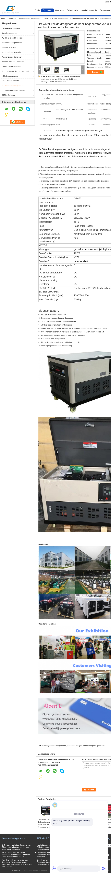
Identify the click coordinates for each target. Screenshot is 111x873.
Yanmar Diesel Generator (12, 57)
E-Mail (108, 860)
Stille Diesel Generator (10, 81)
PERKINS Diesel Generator (12, 38)
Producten (47, 10)
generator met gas (74, 746)
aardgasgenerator (9, 47)
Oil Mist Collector (8, 95)
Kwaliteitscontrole (89, 10)
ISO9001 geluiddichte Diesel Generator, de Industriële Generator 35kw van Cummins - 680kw (16, 854)
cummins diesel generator (12, 43)
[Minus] (104, 805)
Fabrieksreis (72, 10)
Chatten (95, 72)
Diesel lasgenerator (9, 33)
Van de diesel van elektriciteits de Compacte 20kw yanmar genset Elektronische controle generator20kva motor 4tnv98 (17, 863)
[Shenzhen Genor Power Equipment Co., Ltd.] (39, 70)
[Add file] (54, 868)
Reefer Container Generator (13, 62)
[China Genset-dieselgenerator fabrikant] (11, 9)
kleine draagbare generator (93, 746)
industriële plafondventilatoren (13, 90)
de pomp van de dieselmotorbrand (15, 71)
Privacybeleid (16, 871)
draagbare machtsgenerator (55, 746)
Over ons (59, 10)
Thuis (37, 10)
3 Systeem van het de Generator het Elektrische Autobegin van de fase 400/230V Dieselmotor (16, 847)
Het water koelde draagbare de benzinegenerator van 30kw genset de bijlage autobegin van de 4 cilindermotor (60, 79)
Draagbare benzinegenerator (29, 18)
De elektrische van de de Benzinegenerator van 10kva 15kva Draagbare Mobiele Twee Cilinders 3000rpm (46, 825)
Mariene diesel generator (11, 52)
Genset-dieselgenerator (11, 28)
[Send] (103, 868)
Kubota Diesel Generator (11, 67)
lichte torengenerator (10, 76)
